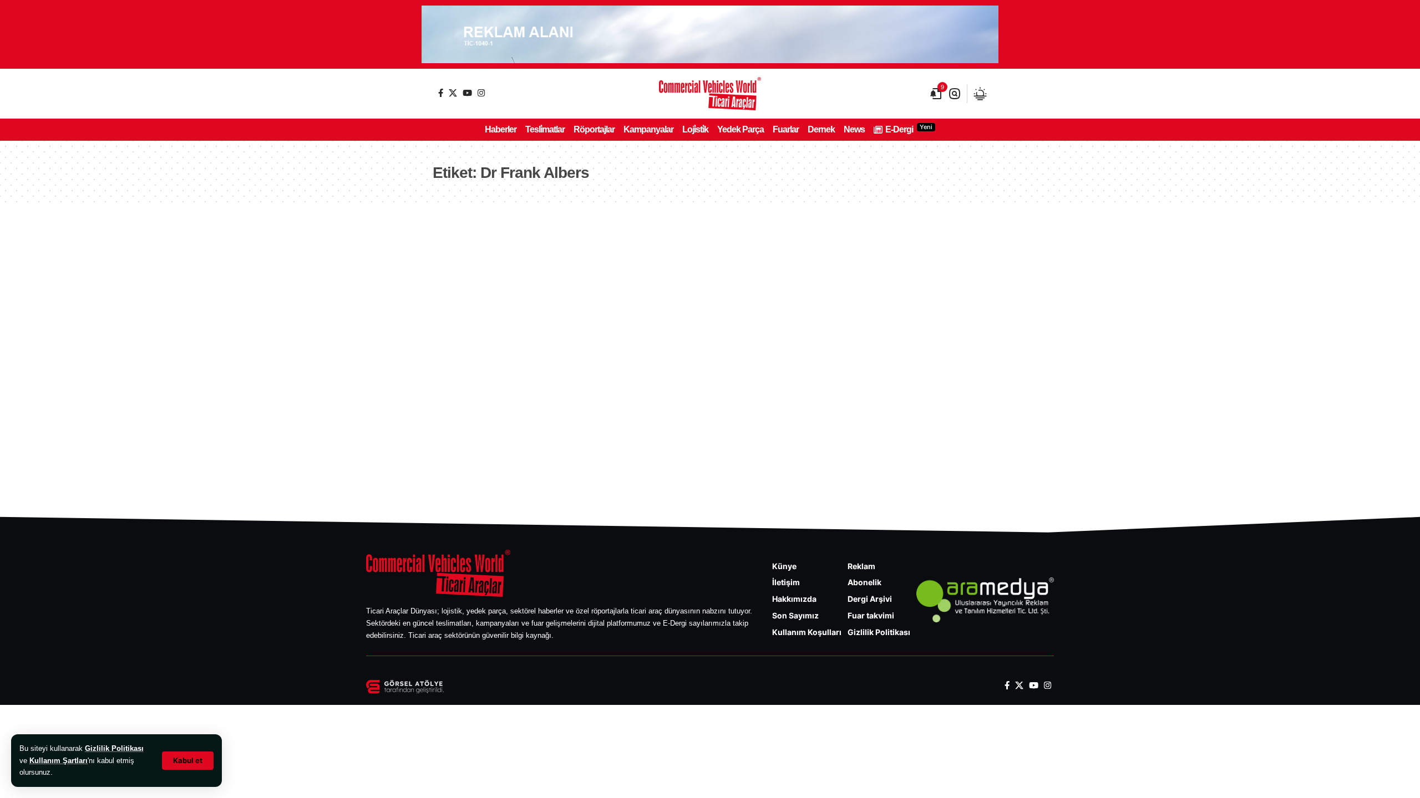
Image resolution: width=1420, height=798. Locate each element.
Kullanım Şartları (58, 760)
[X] (453, 93)
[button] (188, 760)
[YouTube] (467, 93)
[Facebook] (440, 93)
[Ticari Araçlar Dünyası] (710, 93)
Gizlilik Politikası (114, 748)
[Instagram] (481, 93)
